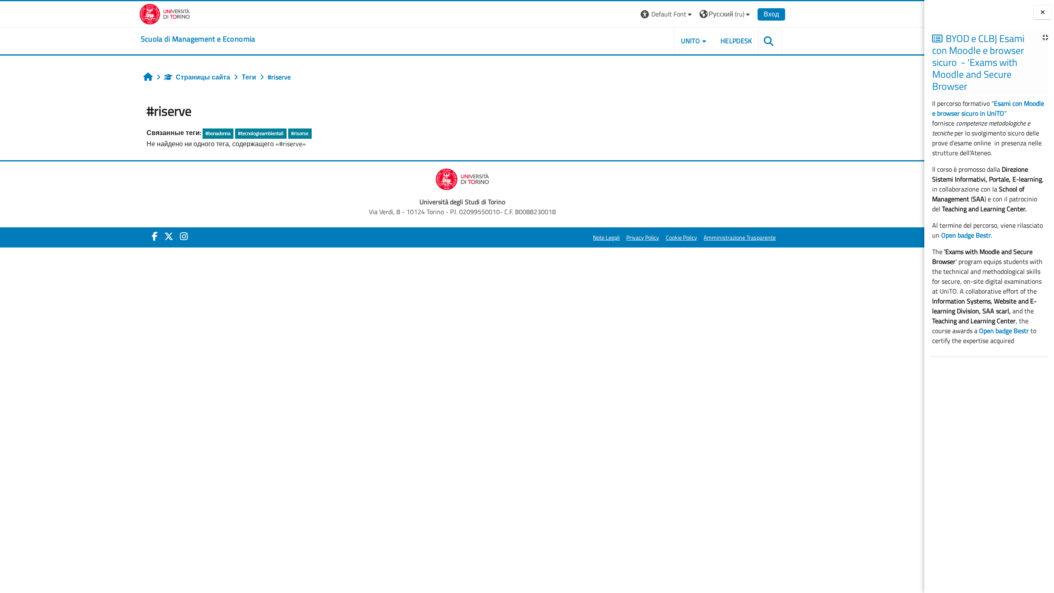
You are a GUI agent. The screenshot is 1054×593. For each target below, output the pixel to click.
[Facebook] (155, 236)
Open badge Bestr (1004, 331)
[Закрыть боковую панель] (1042, 12)
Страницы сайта (203, 77)
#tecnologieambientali (261, 133)
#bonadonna (218, 133)
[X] (169, 236)
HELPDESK (736, 41)
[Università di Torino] (165, 13)
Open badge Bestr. (966, 235)
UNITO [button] (690, 41)
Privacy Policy (642, 237)
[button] (667, 14)
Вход (771, 14)
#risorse (299, 133)
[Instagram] (184, 236)
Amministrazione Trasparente (740, 237)
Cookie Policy (681, 237)
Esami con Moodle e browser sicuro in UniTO (988, 108)
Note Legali (606, 237)
